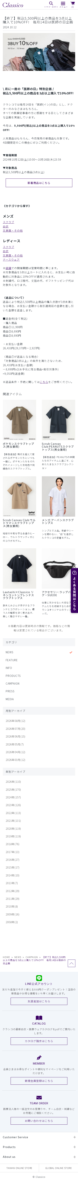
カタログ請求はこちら (39, 1041)
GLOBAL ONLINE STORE (58, 1168)
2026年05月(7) (15, 744)
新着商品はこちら (39, 183)
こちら (44, 382)
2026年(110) (13, 782)
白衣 (6, 226)
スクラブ (8, 222)
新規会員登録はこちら (39, 1081)
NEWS (9, 652)
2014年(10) (13, 875)
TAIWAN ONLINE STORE (19, 1168)
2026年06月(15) (15, 736)
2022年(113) (13, 813)
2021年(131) (13, 821)
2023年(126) (13, 805)
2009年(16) (13, 914)
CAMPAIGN (13, 683)
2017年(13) (13, 852)
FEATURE (12, 660)
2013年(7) (12, 883)
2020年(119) (13, 828)
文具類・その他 (13, 230)
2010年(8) (12, 906)
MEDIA (10, 699)
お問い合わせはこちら (39, 1121)
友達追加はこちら (39, 1001)
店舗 (8, 268)
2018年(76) (13, 844)
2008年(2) (12, 922)
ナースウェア (11, 259)
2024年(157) (13, 797)
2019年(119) (13, 836)
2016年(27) (13, 860)
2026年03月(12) (15, 760)
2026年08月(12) (15, 721)
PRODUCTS (13, 676)
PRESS (10, 691)
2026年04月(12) (15, 752)
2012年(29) (13, 891)
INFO (9, 668)
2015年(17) (13, 867)
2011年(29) (13, 899)
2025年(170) (13, 789)
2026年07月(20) (15, 729)
